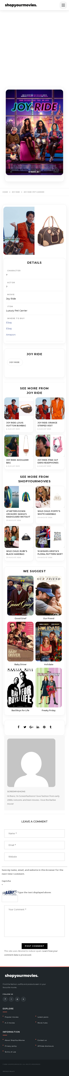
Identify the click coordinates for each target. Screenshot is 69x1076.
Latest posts (43, 1017)
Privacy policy (11, 1046)
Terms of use (10, 1052)
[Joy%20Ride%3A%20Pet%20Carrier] (18, 727)
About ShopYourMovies (15, 1040)
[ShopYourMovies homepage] (21, 5)
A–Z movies (10, 1023)
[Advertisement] (34, 46)
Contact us (42, 1040)
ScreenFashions (16, 791)
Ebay (9, 322)
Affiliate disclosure (46, 1046)
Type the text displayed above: (34, 892)
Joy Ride (14, 362)
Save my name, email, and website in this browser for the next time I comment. (32, 871)
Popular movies (12, 1017)
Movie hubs (43, 1023)
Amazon (11, 334)
